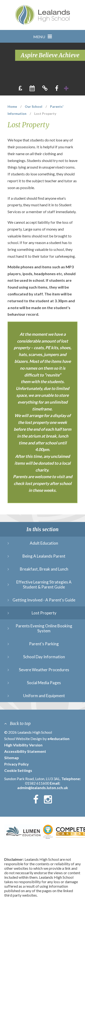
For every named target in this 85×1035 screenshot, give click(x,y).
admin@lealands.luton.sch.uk (42, 787)
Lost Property (45, 114)
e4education (58, 738)
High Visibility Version (23, 745)
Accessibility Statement (25, 751)
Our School (33, 106)
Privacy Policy (16, 764)
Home (12, 106)
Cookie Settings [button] (18, 770)
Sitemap (11, 757)
